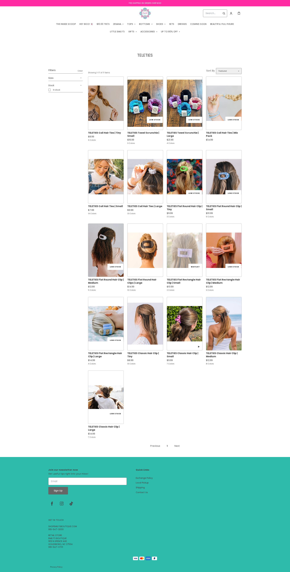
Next (177, 446)
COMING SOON (198, 24)
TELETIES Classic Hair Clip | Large (104, 428)
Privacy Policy (56, 567)
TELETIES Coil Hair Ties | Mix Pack (222, 134)
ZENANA (117, 24)
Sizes (50, 77)
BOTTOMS (144, 24)
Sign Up (58, 490)
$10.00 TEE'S (103, 24)
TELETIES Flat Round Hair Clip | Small (224, 208)
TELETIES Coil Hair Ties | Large (144, 206)
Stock (51, 85)
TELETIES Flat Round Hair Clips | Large (141, 281)
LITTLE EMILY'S (117, 31)
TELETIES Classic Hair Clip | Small (182, 355)
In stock (56, 90)
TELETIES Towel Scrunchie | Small (143, 134)
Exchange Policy (144, 478)
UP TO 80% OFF (169, 31)
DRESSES (182, 24)
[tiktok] (71, 503)
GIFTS (131, 31)
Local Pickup (142, 482)
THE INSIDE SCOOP (66, 24)
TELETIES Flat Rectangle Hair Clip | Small (184, 281)
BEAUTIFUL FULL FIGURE (222, 24)
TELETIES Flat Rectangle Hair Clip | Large (105, 355)
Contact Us (142, 492)
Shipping (140, 487)
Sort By (210, 70)
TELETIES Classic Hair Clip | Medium (222, 355)
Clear (80, 71)
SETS (171, 24)
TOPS (130, 24)
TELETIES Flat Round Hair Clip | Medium (106, 281)
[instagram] (61, 503)
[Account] (231, 13)
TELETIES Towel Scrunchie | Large (183, 134)
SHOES (159, 24)
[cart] (239, 13)
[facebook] (52, 503)
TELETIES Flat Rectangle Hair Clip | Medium (223, 281)
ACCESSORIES (147, 31)
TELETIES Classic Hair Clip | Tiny (143, 355)
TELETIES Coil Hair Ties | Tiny (104, 132)
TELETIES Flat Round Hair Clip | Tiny (184, 208)
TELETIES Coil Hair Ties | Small (105, 206)
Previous (155, 446)
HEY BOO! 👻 (86, 24)
